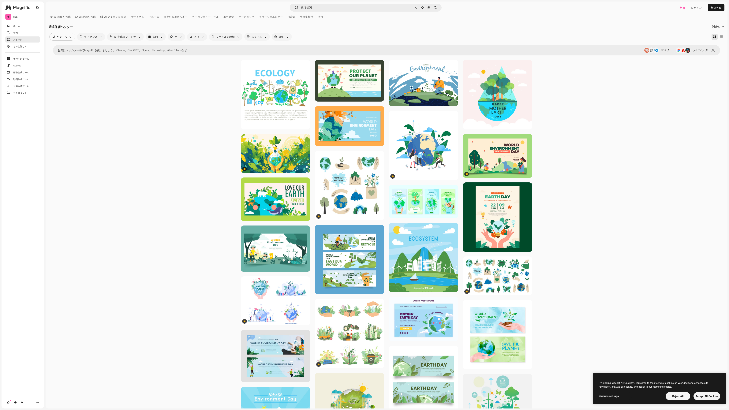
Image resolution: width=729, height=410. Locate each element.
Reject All (678, 396)
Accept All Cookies (707, 396)
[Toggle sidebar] (37, 8)
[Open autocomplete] (295, 7)
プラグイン (698, 50)
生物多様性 (306, 17)
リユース (153, 17)
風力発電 (228, 17)
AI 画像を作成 (62, 17)
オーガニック (246, 17)
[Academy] (15, 402)
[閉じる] (713, 50)
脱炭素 (291, 17)
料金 (682, 7)
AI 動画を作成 (87, 17)
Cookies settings (609, 396)
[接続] (8, 402)
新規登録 (716, 7)
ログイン (696, 7)
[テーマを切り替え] (22, 402)
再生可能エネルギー (176, 17)
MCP (663, 50)
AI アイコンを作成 (115, 17)
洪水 (320, 17)
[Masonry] (715, 37)
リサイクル (137, 17)
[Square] (721, 37)
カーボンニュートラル (205, 17)
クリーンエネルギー (271, 17)
